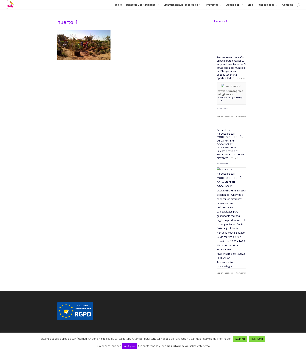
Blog (250, 5)
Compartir (241, 116)
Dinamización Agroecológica (180, 5)
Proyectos (212, 5)
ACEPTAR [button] (240, 338)
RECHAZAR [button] (257, 338)
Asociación (233, 5)
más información (177, 346)
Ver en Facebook (225, 116)
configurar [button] (129, 346)
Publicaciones (265, 5)
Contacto (287, 5)
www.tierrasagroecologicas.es (230, 92)
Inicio (118, 5)
